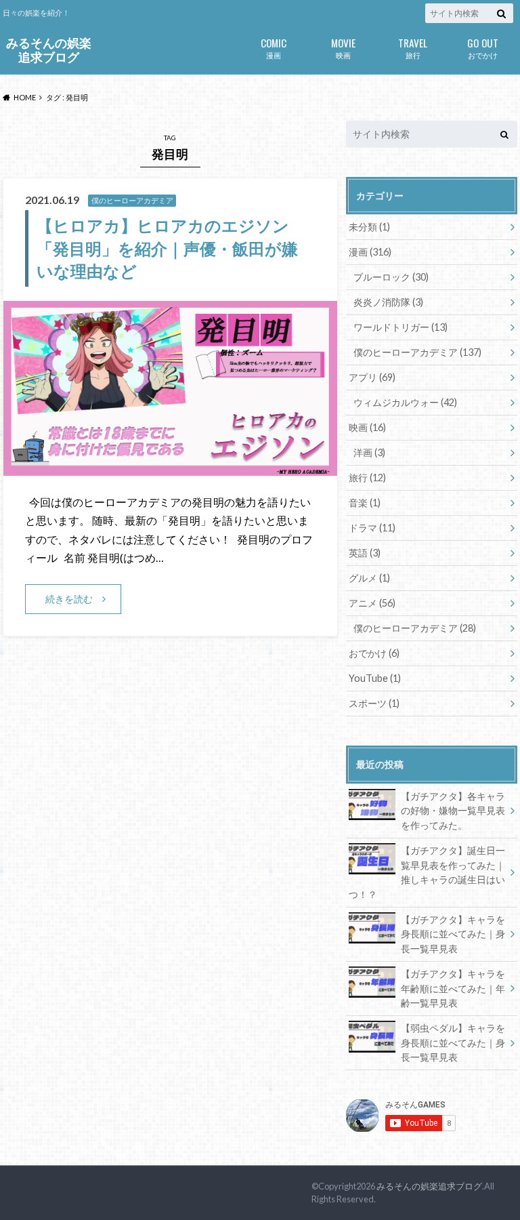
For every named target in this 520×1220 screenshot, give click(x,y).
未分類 (369, 226)
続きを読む (69, 599)
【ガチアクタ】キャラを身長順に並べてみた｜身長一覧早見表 (453, 934)
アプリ (372, 377)
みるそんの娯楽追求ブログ (48, 50)
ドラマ (372, 527)
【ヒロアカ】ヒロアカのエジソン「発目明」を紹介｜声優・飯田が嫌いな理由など (167, 248)
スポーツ (374, 703)
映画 (343, 47)
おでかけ (482, 47)
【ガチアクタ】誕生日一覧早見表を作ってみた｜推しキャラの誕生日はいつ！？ (427, 872)
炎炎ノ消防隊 (388, 302)
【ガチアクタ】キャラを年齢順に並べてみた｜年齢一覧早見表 (453, 988)
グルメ (369, 578)
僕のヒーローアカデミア (417, 352)
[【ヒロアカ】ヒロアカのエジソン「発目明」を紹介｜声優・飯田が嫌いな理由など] (170, 467)
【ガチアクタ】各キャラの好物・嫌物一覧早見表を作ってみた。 (453, 810)
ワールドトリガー (400, 327)
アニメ (372, 603)
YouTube (375, 678)
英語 (365, 552)
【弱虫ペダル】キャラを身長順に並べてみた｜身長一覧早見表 (453, 1042)
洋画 (369, 452)
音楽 (365, 502)
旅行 (412, 47)
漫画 (273, 47)
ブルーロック (391, 277)
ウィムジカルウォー (405, 402)
